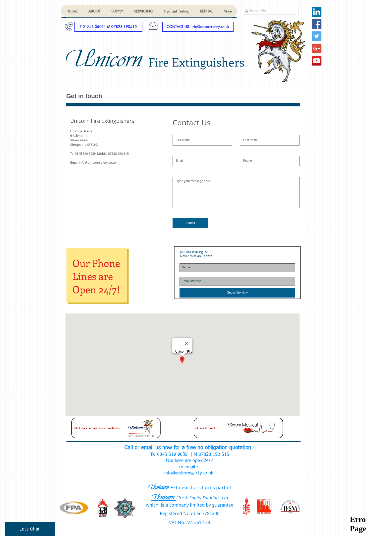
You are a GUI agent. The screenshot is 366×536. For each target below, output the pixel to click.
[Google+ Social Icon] (316, 48)
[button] (108, 27)
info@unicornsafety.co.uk (98, 162)
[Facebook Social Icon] (316, 24)
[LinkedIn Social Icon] (316, 12)
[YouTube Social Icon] (316, 61)
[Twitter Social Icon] (316, 36)
